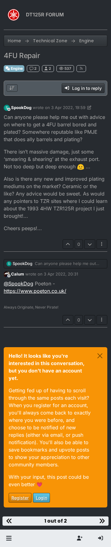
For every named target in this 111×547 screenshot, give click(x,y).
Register (20, 497)
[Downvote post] (89, 244)
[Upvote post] (68, 244)
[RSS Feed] (81, 68)
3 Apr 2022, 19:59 (68, 107)
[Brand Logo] (13, 14)
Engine (16, 68)
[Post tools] (102, 244)
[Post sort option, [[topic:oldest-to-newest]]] (12, 88)
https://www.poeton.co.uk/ (35, 291)
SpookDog (21, 107)
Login (41, 497)
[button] (8, 538)
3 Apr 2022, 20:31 (61, 273)
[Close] (99, 355)
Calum (17, 273)
